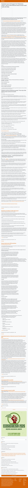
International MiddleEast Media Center (11, 135)
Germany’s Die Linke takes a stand (5, 448)
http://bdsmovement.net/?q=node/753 (6, 244)
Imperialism (14, 454)
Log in (2, 237)
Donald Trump (19, 453)
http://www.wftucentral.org (5, 130)
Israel (5, 203)
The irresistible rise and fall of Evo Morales (6, 449)
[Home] (3, 1)
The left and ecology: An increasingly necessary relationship (8, 459)
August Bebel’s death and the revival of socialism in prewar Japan (8, 461)
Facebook (20, 479)
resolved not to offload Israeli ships (11, 35)
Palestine (3, 203)
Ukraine (22, 454)
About (15, 479)
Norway (16, 203)
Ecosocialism (23, 453)
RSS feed (15, 480)
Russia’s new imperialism (4, 444)
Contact (20, 481)
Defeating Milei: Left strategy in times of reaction (7, 465)
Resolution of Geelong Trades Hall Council (9, 210)
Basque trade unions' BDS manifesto (8, 243)
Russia (25, 454)
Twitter (20, 480)
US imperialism (6, 454)
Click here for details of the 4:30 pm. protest (18, 201)
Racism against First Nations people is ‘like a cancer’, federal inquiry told (9, 472)
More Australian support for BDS (8, 390)
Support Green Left (14, 475)
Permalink (2, 208)
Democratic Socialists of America (5, 453)
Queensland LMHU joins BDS (7, 379)
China (14, 455)
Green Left (24, 479)
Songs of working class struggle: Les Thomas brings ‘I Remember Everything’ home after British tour (12, 470)
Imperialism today (19, 454)
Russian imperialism (10, 454)
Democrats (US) (15, 453)
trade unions (12, 203)
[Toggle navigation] (26, 1)
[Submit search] (26, 439)
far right (2, 454)
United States (8, 203)
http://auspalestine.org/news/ (5, 338)
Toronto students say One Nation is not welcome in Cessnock (8, 471)
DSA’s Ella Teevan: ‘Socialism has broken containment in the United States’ (9, 443)
